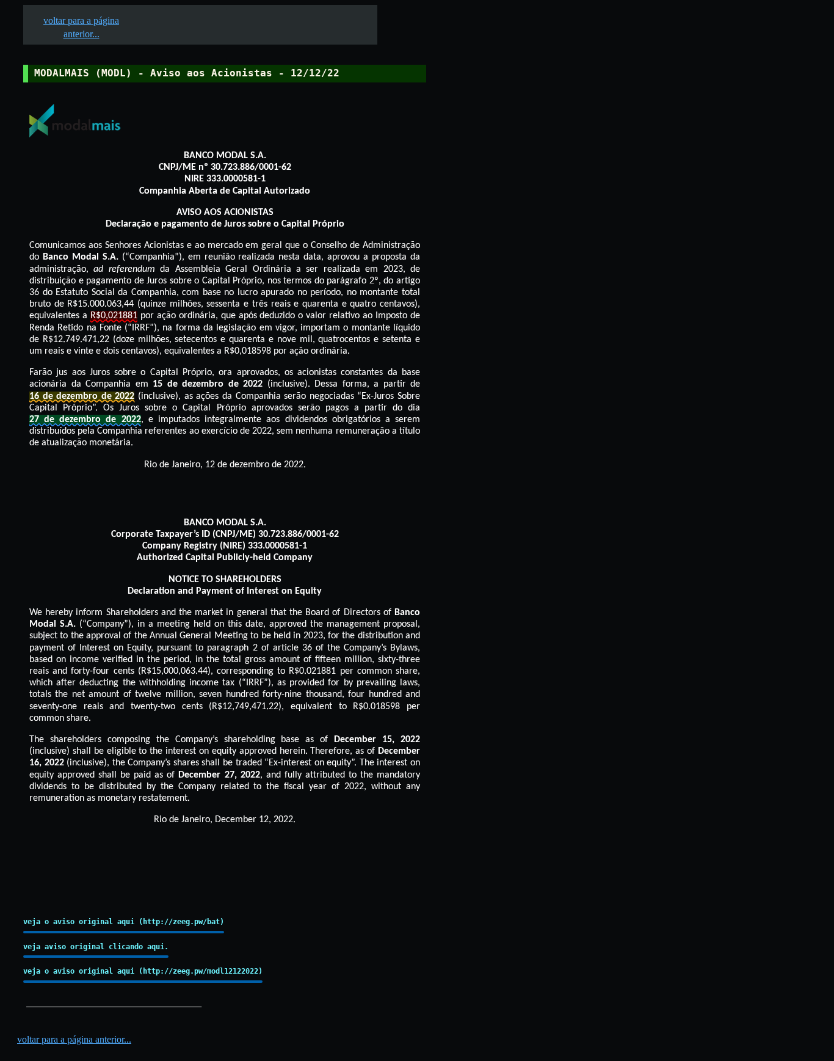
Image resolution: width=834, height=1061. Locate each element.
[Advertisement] (519, 379)
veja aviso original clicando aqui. (96, 947)
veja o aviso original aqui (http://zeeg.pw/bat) (123, 921)
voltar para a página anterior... (74, 1039)
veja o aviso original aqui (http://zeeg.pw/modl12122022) (143, 971)
